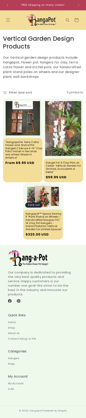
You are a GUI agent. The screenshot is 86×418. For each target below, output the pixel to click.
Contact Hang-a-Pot (22, 338)
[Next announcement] (78, 5)
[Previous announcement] (7, 5)
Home (12, 322)
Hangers (13, 358)
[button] (8, 20)
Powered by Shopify (55, 410)
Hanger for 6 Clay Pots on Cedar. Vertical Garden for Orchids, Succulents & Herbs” (63, 167)
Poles (11, 364)
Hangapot (36, 410)
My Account (16, 383)
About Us (14, 333)
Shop (11, 327)
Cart (11, 389)
